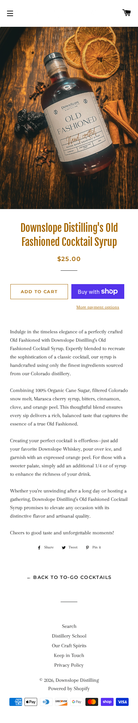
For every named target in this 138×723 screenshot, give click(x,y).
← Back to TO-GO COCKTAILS (69, 577)
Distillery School (69, 636)
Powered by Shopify (69, 688)
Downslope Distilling (77, 680)
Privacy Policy (69, 665)
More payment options (97, 307)
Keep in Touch (69, 655)
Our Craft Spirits (69, 646)
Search (69, 626)
